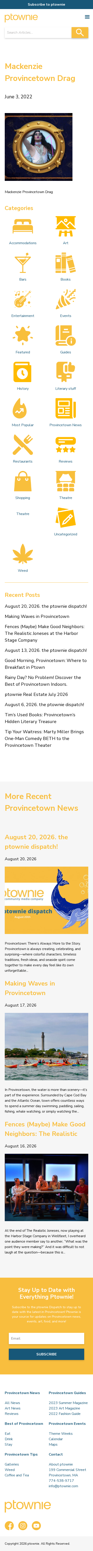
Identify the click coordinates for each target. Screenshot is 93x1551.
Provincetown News (65, 425)
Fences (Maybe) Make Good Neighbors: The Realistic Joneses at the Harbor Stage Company (44, 633)
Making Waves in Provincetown (37, 616)
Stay (8, 1444)
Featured (23, 352)
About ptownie (61, 1464)
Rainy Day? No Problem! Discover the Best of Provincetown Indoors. (43, 680)
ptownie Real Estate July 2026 (36, 694)
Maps (53, 1444)
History (23, 388)
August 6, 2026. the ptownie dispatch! (44, 705)
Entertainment (22, 315)
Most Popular (23, 425)
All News (12, 1402)
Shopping (22, 497)
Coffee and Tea (17, 1475)
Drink (9, 1439)
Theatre (65, 497)
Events (65, 315)
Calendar (56, 1439)
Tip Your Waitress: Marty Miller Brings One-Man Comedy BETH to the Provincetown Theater (44, 738)
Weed (23, 570)
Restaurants (23, 461)
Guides (65, 352)
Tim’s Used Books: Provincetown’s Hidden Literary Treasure (40, 718)
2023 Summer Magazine (68, 1402)
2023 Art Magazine (64, 1408)
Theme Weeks (61, 1433)
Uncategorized (65, 534)
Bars (22, 279)
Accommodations (23, 243)
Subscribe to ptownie (46, 4)
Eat (7, 1433)
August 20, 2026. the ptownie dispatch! (46, 606)
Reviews (65, 461)
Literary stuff (65, 388)
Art (65, 243)
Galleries (12, 1464)
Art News (13, 1408)
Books (65, 279)
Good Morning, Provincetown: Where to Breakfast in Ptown (46, 663)
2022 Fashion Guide (65, 1413)
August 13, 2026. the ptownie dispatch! (46, 650)
